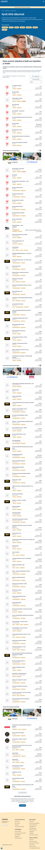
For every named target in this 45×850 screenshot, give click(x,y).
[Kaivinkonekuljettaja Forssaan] (22, 326)
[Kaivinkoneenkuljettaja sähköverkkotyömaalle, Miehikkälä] (22, 312)
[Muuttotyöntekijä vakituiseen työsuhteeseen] (22, 138)
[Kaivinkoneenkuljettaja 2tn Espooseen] (22, 688)
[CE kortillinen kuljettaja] (22, 87)
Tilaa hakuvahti (36, 76)
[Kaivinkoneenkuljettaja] (22, 398)
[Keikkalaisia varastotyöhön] (22, 280)
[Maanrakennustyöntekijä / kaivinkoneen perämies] (22, 610)
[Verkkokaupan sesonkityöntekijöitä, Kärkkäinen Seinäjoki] (22, 727)
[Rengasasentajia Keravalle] (22, 189)
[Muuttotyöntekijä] (22, 93)
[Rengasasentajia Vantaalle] (22, 208)
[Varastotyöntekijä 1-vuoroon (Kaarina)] (22, 629)
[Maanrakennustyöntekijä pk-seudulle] (22, 585)
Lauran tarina (17, 821)
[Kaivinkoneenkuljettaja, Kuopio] (22, 566)
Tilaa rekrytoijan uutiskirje (33, 834)
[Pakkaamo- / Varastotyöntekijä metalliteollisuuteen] (22, 423)
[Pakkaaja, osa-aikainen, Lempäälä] (22, 502)
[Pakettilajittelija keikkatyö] (22, 456)
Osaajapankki (31, 831)
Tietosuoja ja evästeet (33, 841)
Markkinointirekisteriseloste (34, 842)
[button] (16, 1)
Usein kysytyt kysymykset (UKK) (20, 832)
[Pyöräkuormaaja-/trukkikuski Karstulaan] (22, 274)
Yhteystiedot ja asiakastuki (19, 826)
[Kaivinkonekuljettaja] (22, 508)
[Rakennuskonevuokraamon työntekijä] (22, 236)
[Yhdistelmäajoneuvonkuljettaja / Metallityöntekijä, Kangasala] (22, 358)
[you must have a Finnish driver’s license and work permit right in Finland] (22, 747)
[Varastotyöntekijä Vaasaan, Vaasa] (22, 435)
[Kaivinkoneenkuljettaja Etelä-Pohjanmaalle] (22, 700)
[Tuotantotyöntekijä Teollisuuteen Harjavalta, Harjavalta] (22, 404)
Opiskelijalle (35, 27)
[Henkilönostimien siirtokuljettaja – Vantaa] (22, 183)
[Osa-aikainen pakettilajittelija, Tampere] (22, 416)
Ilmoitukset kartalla (36, 79)
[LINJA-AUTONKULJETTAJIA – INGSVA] (22, 429)
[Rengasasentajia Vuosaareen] (22, 202)
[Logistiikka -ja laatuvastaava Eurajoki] (22, 345)
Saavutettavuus (32, 844)
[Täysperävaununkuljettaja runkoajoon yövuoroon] (22, 286)
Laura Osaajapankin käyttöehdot (34, 847)
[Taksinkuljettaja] (22, 249)
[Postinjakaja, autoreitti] (22, 773)
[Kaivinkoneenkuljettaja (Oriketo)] (22, 662)
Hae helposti (4, 29)
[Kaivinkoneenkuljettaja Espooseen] (22, 598)
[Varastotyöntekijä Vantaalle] (22, 305)
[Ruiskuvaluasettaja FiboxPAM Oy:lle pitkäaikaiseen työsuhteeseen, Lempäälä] (22, 655)
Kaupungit (16, 27)
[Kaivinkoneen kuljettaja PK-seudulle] (22, 681)
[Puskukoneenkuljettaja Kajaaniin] (22, 462)
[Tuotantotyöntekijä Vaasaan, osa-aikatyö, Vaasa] (22, 261)
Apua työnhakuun (18, 834)
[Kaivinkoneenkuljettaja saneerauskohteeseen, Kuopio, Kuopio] (22, 787)
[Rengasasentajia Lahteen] (22, 131)
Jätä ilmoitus (31, 821)
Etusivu (3, 10)
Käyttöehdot (31, 839)
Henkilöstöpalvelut (32, 826)
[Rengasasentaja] (22, 547)
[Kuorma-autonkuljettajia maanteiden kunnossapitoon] (22, 617)
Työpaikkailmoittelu (32, 828)
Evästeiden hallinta (32, 846)
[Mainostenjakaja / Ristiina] (22, 100)
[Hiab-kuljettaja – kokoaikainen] (22, 112)
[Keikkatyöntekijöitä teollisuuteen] (22, 332)
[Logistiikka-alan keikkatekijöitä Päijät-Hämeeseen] (22, 299)
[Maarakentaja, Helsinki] (22, 481)
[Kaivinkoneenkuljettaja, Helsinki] (22, 669)
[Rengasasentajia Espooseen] (22, 195)
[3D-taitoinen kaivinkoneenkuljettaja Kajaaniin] (22, 475)
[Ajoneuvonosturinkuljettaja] (22, 495)
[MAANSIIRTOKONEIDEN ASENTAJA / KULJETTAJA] (22, 255)
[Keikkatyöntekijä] (22, 391)
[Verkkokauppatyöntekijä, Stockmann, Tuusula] (22, 636)
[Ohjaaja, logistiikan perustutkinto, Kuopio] (22, 351)
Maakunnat (11, 27)
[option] (12, 158)
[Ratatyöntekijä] (22, 754)
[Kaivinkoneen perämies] (22, 591)
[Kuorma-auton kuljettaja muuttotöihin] (22, 144)
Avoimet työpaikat (18, 831)
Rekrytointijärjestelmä (33, 824)
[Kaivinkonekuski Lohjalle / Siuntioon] (22, 740)
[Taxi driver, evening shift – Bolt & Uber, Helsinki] (22, 694)
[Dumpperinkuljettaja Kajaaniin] (22, 468)
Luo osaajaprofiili (22, 805)
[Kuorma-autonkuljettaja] (22, 220)
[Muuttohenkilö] (22, 761)
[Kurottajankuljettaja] (22, 442)
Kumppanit (17, 824)
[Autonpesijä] (22, 176)
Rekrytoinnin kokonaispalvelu (34, 823)
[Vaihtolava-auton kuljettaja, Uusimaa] (22, 410)
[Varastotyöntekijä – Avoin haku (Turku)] (22, 623)
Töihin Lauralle (17, 823)
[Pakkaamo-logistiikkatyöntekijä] (22, 579)
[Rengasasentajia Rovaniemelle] (22, 214)
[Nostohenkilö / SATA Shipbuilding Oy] (22, 675)
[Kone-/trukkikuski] (22, 553)
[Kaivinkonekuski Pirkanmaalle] (22, 734)
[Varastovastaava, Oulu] (22, 535)
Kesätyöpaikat (28, 27)
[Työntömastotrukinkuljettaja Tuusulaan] (22, 520)
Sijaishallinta (31, 833)
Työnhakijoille (7, 10)
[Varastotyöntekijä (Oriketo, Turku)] (22, 648)
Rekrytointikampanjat (33, 829)
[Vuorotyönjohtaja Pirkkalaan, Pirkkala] (22, 338)
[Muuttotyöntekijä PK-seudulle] (22, 780)
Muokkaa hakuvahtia (18, 837)
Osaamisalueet (4, 27)
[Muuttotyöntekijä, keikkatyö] (22, 767)
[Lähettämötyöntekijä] (22, 514)
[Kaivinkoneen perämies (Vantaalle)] (22, 642)
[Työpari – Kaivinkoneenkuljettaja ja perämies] (22, 572)
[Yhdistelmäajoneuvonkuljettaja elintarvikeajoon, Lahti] (22, 385)
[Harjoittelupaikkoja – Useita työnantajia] (22, 228)
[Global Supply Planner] (22, 267)
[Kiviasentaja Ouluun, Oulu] (22, 293)
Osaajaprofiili (17, 836)
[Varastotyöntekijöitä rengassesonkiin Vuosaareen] (22, 119)
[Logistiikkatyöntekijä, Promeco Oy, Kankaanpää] (22, 560)
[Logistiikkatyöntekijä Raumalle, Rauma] (22, 319)
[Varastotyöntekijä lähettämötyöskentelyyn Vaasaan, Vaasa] (22, 449)
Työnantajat (22, 27)
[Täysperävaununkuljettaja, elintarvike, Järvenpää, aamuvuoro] (22, 527)
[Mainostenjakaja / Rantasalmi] (22, 170)
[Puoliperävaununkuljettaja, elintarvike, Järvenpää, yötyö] (22, 541)
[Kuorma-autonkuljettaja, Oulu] (22, 242)
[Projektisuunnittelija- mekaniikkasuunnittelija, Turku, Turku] (22, 488)
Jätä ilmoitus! (28, 7)
